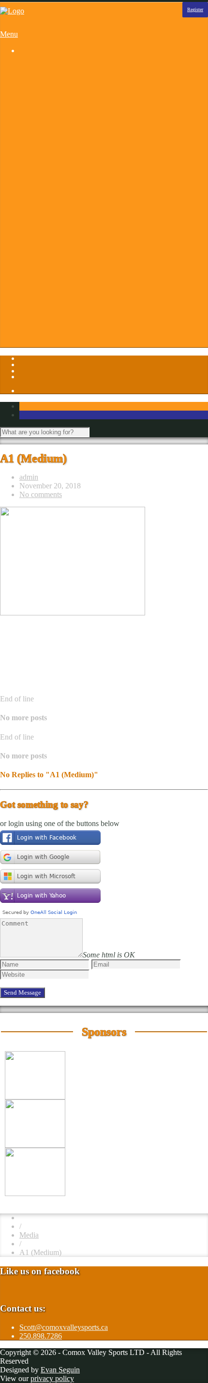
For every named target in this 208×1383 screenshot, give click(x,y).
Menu (9, 34)
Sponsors (33, 215)
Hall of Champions (68, 275)
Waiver (49, 319)
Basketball (55, 84)
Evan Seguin (60, 1370)
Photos (29, 206)
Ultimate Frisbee (64, 189)
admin (28, 477)
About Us (54, 232)
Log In (29, 328)
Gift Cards (55, 267)
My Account (58, 336)
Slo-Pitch (53, 180)
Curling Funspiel (64, 110)
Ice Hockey (56, 145)
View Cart (54, 345)
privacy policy (52, 1378)
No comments (40, 494)
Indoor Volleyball (65, 162)
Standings (54, 197)
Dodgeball (55, 119)
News (48, 284)
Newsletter (55, 293)
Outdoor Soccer (63, 171)
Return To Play (62, 302)
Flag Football (59, 128)
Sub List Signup (63, 310)
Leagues (32, 75)
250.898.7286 (40, 1336)
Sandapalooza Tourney (74, 102)
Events (49, 249)
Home (28, 67)
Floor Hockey (60, 136)
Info (25, 223)
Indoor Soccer (60, 154)
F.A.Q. (49, 258)
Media (29, 1235)
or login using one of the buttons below (59, 823)
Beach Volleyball (65, 93)
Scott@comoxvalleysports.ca (63, 1327)
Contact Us (56, 241)
